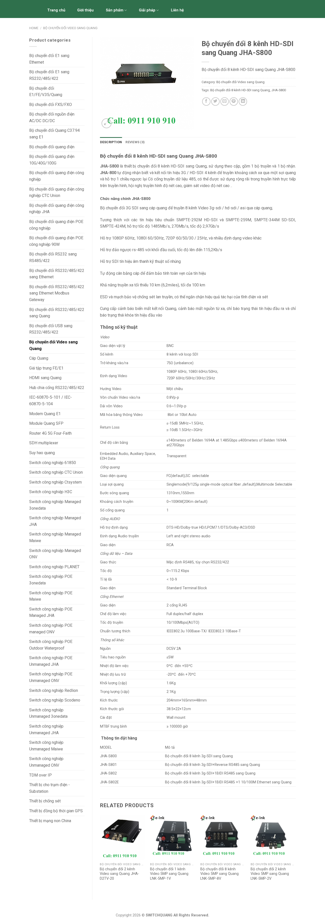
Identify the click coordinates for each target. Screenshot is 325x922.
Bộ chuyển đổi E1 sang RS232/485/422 (49, 75)
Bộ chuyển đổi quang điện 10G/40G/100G (51, 159)
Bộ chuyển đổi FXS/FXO (50, 104)
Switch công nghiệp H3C (50, 491)
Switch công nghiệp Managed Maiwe (55, 537)
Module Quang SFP (46, 423)
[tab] (111, 142)
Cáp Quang (38, 358)
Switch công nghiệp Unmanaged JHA (46, 729)
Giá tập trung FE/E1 (46, 368)
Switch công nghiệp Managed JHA (55, 521)
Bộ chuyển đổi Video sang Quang (70, 28)
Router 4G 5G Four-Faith (50, 433)
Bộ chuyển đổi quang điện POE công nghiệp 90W (56, 241)
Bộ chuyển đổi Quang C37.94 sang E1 (54, 133)
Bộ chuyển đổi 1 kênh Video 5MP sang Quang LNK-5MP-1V (169, 874)
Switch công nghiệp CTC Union (56, 472)
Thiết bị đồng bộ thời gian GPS (56, 810)
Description (111, 142)
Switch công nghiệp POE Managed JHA (50, 612)
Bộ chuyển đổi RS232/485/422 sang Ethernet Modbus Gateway (56, 293)
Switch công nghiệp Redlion (53, 690)
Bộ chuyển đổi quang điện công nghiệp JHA (56, 208)
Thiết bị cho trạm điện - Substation (49, 788)
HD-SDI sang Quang (188, 166)
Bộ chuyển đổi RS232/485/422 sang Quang (56, 313)
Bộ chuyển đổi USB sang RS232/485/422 (50, 329)
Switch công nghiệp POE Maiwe (50, 596)
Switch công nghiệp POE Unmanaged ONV (50, 677)
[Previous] (100, 852)
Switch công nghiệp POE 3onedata (50, 579)
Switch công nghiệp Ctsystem (55, 482)
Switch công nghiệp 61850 (52, 462)
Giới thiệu (85, 10)
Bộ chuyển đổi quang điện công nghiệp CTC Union (56, 192)
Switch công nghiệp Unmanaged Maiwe (46, 745)
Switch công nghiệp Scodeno (54, 700)
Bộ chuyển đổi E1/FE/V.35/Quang (45, 91)
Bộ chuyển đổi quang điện (51, 146)
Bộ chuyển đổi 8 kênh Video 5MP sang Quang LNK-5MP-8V (219, 874)
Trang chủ (56, 10)
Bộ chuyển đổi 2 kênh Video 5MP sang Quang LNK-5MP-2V (270, 874)
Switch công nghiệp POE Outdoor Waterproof (50, 645)
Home (33, 28)
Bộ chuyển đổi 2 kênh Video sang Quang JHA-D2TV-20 (119, 874)
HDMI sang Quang (45, 377)
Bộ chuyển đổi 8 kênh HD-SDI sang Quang (240, 90)
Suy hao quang (42, 452)
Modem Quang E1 (45, 413)
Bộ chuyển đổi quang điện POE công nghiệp (56, 225)
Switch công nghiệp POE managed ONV (50, 628)
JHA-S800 (278, 90)
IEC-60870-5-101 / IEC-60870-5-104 (50, 400)
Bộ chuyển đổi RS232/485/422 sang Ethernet (56, 274)
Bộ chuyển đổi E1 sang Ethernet (49, 59)
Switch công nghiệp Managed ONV (55, 554)
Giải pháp (147, 10)
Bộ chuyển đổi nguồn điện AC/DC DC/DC (51, 117)
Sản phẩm (114, 10)
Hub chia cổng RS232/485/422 (56, 387)
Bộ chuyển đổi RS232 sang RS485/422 (53, 257)
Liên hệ (177, 10)
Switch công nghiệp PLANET (54, 566)
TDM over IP (40, 775)
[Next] (295, 852)
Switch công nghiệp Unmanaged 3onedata (48, 713)
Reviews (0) (135, 142)
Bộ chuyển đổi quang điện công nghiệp (56, 176)
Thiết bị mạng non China (50, 820)
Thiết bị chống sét (45, 801)
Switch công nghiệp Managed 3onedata (55, 505)
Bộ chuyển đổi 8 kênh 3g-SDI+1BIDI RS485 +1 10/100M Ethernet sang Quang (228, 782)
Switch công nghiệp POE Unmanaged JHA (50, 661)
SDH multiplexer (43, 442)
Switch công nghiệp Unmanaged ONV (46, 762)
